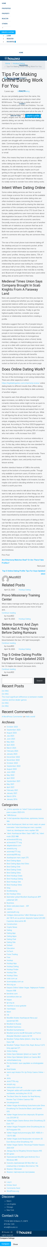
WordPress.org (13, 1191)
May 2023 (10, 742)
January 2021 (12, 793)
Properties (6, 8)
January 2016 (12, 799)
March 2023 (11, 748)
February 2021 (12, 790)
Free (8, 957)
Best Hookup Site (14, 882)
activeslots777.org (14, 842)
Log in (9, 1182)
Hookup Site (12, 972)
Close (15, 1244)
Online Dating (12, 1051)
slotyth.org (11, 1084)
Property (5, 13)
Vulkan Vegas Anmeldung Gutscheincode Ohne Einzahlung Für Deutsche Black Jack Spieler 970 (26, 1108)
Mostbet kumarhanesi (15, 1030)
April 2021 (10, 787)
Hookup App (12, 963)
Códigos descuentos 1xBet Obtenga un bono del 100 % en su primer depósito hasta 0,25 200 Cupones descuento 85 (26, 918)
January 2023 (12, 754)
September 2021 (13, 781)
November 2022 (13, 760)
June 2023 (11, 739)
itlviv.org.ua (11, 984)
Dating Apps (12, 936)
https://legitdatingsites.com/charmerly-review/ (21, 383)
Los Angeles (11, 1204)
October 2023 (12, 727)
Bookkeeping (12, 891)
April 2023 (10, 745)
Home (4, 3)
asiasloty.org (12, 848)
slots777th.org (12, 1081)
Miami (9, 1201)
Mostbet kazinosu (14, 1027)
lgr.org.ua (10, 1003)
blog (8, 888)
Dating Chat (11, 939)
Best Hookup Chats (14, 876)
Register (9, 39)
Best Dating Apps (14, 861)
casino (9, 909)
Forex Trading (12, 954)
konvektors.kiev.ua (14, 997)
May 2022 (10, 775)
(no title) (5, 691)
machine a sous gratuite (16, 1006)
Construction (12, 924)
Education (11, 948)
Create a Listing (8, 32)
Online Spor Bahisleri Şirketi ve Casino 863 (23, 1057)
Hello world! (30, 717)
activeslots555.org (14, 839)
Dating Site (11, 942)
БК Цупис (10, 1154)
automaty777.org (13, 851)
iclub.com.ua (12, 978)
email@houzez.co (11, 1227)
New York (10, 1210)
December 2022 (13, 757)
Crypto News (12, 927)
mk (8, 1015)
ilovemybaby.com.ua (15, 981)
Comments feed (13, 1188)
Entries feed (12, 1185)
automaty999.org (13, 855)
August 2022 (12, 769)
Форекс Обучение (14, 1169)
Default (9, 945)
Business (10, 903)
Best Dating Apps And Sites (18, 864)
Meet (9, 1012)
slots (9, 1078)
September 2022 (13, 766)
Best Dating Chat (13, 867)
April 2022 (10, 778)
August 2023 (12, 733)
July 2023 (10, 736)
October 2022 (12, 763)
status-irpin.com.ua (14, 1087)
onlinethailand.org (14, 1060)
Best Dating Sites (14, 873)
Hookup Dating (24, 91)
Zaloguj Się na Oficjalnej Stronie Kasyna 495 (24, 1151)
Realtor (5, 18)
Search (5, 675)
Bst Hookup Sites (14, 894)
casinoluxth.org (13, 912)
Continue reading (9, 613)
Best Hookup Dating (15, 879)
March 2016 (11, 796)
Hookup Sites (12, 975)
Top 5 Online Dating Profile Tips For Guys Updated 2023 (23, 657)
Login (8, 36)
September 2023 (13, 730)
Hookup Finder (12, 969)
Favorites (11, 42)
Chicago (10, 1207)
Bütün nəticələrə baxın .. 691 (18, 906)
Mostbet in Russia (14, 1024)
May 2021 (10, 784)
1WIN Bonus (11, 815)
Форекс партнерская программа (21, 1172)
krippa (9, 1000)
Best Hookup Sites (14, 885)
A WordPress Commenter (12, 717)
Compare (5, 1244)
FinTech (10, 951)
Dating (9, 930)
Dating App (11, 933)
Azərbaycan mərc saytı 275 (17, 858)
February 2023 (12, 751)
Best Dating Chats (14, 870)
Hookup (10, 960)
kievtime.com (12, 994)
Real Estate (11, 1069)
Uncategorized (13, 1102)
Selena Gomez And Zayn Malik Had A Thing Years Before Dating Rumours (20, 628)
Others (5, 24)
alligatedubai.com (14, 845)
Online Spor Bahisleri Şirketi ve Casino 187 (23, 1054)
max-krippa (11, 1009)
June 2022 (11, 772)
